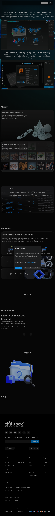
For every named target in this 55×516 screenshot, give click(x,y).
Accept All (19, 267)
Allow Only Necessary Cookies (32, 267)
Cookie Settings (30, 262)
